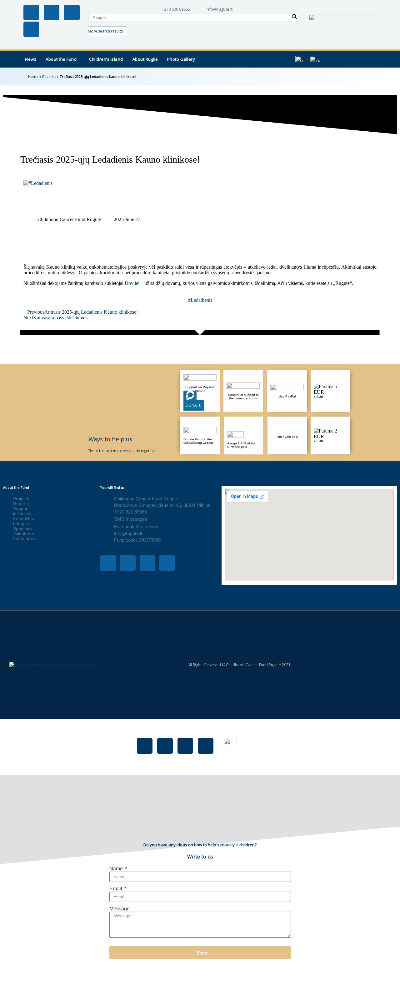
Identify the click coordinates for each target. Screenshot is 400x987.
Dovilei (132, 283)
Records (49, 76)
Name (116, 868)
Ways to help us (110, 439)
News (30, 59)
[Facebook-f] (31, 12)
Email (116, 888)
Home (33, 76)
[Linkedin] (31, 29)
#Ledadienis (200, 300)
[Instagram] (51, 12)
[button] (62, 59)
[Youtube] (72, 12)
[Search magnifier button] (294, 16)
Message (119, 908)
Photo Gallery (181, 59)
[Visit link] (330, 391)
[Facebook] (144, 746)
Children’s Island (106, 59)
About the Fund (61, 59)
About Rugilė (145, 59)
